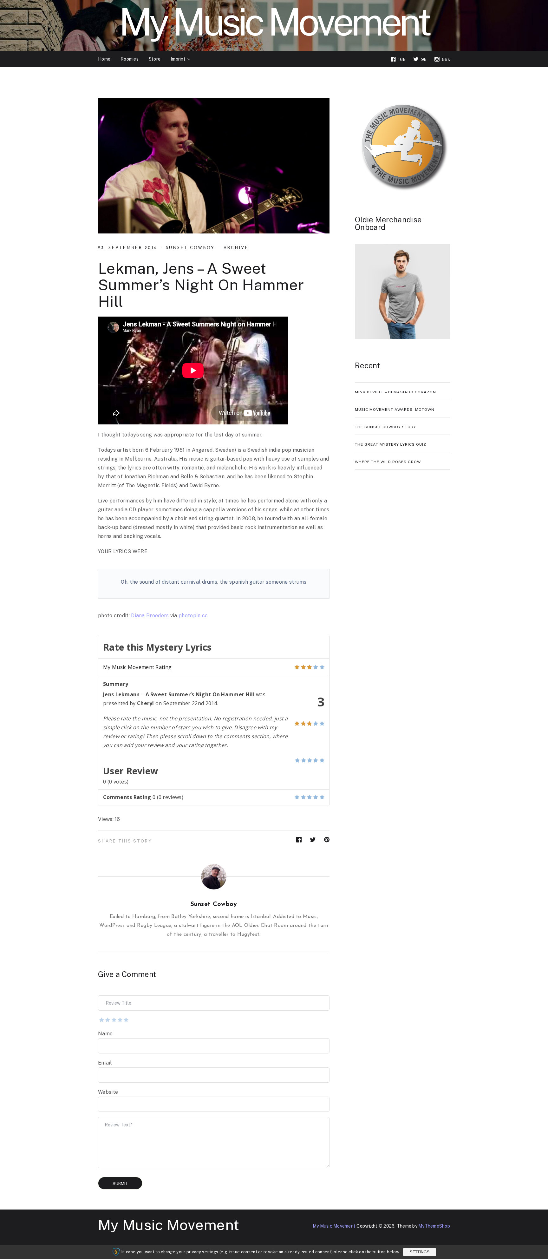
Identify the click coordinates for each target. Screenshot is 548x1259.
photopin (189, 616)
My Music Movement (168, 1224)
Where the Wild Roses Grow (388, 462)
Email (105, 1063)
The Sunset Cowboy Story (385, 427)
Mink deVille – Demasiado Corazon (395, 392)
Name (105, 1034)
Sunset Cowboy (190, 248)
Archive (236, 248)
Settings (419, 1252)
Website (108, 1092)
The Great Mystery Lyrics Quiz (390, 444)
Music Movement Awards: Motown (394, 409)
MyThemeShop (434, 1226)
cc (205, 616)
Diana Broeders (150, 616)
